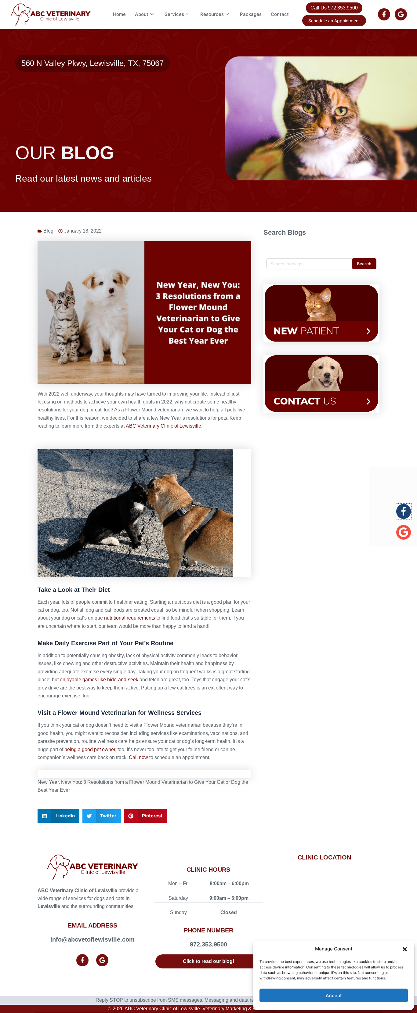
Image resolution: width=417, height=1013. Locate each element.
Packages (251, 14)
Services (174, 14)
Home (119, 14)
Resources (212, 14)
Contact (280, 14)
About (141, 14)
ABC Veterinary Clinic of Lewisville (163, 426)
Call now (138, 757)
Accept (334, 995)
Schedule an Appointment (334, 20)
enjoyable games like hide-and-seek (100, 679)
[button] (405, 949)
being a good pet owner (89, 749)
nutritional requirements (129, 617)
